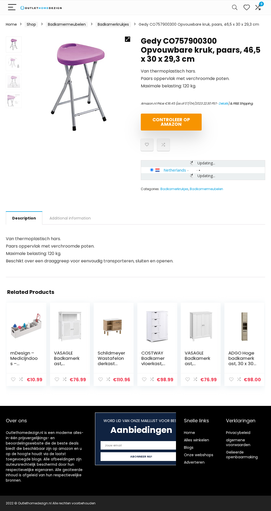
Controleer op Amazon (171, 121)
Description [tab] (24, 218)
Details (223, 103)
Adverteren (194, 462)
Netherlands (175, 170)
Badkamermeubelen (67, 24)
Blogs (188, 447)
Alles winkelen (196, 440)
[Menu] (12, 8)
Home (11, 24)
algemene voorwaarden (238, 442)
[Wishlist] (246, 7)
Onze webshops (198, 455)
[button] (127, 39)
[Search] (234, 8)
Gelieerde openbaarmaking (242, 455)
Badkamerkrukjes (113, 24)
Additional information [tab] (70, 218)
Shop (31, 24)
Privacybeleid (238, 432)
